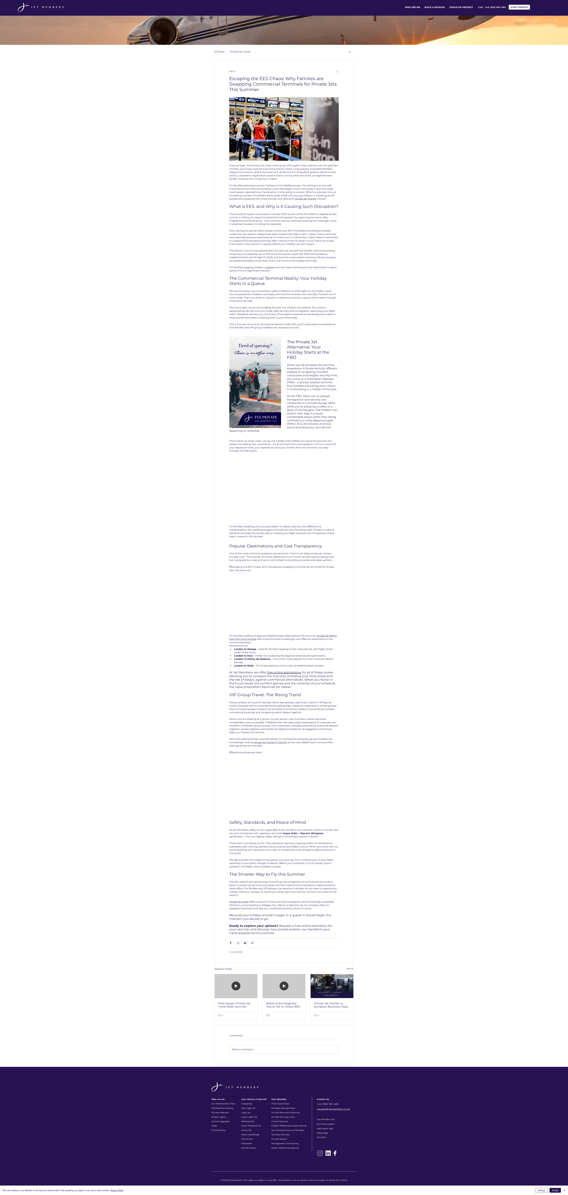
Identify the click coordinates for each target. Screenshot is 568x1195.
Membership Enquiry (222, 1108)
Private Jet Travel (240, 51)
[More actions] (337, 71)
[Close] (564, 1190)
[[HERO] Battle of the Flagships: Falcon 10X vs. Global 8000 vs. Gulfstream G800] (284, 986)
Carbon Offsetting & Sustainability (289, 1125)
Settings (541, 1190)
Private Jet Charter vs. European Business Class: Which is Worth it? (331, 1005)
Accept (555, 1190)
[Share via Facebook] (230, 942)
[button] (349, 52)
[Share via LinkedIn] (245, 942)
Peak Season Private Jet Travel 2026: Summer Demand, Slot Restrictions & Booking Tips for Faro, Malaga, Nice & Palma (235, 1005)
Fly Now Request (220, 1112)
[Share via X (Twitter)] (238, 942)
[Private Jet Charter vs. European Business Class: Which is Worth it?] (332, 986)
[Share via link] (252, 942)
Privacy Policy (116, 1190)
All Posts (219, 51)
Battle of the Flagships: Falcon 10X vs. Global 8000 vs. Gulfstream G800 (283, 1005)
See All (350, 968)
